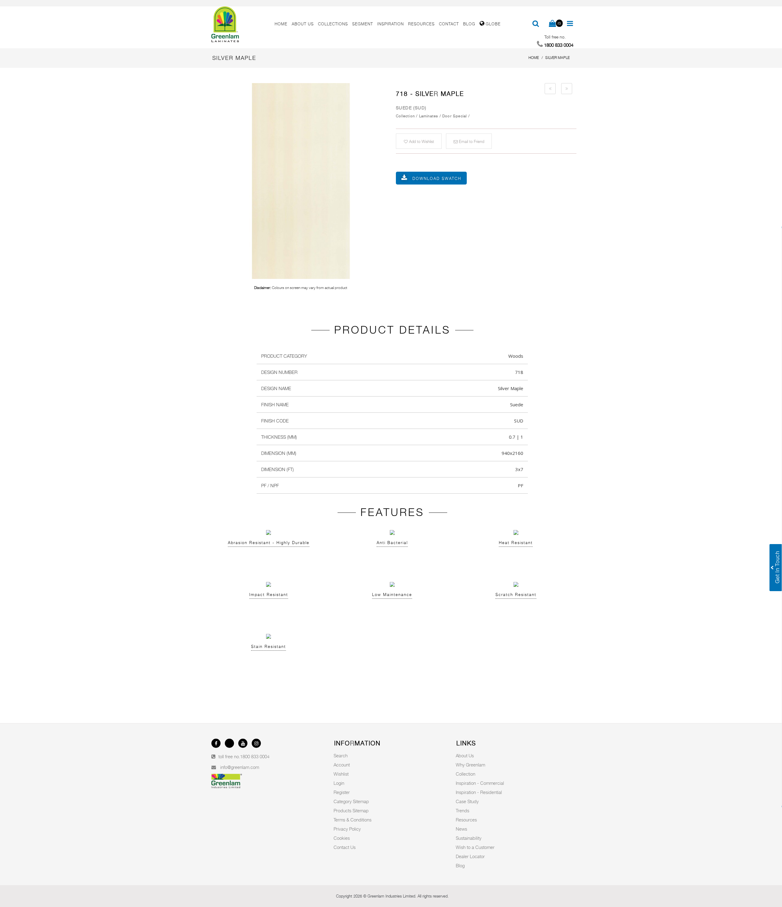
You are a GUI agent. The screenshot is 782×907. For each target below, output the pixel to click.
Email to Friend (471, 141)
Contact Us (345, 847)
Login (339, 783)
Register (342, 792)
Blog (460, 865)
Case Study (467, 801)
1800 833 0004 (254, 756)
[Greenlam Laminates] (239, 24)
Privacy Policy (347, 829)
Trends (462, 810)
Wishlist (341, 774)
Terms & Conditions (352, 819)
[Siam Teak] (550, 88)
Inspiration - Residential (479, 792)
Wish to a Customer (475, 847)
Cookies (342, 838)
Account (342, 764)
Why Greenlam (470, 764)
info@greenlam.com (239, 767)
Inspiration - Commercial (480, 783)
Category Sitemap (351, 801)
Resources (466, 819)
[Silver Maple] (300, 181)
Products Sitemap (351, 810)
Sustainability (468, 838)
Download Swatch (436, 178)
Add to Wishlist (421, 141)
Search (341, 755)
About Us (465, 755)
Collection (465, 774)
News (461, 829)
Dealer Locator (470, 856)
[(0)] (552, 23)
